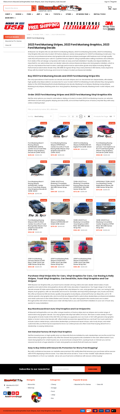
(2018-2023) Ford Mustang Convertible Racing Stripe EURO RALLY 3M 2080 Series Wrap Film (60, 185)
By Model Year (82, 14)
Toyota (57, 14)
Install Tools (99, 14)
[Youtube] (17, 393)
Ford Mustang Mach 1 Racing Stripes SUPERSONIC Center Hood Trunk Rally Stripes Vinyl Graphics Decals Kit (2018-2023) (37, 186)
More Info (9, 18)
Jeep (38, 14)
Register (114, 2)
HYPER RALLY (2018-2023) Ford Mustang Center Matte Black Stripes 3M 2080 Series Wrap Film (105, 184)
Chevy (7, 14)
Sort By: (31, 116)
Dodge (18, 14)
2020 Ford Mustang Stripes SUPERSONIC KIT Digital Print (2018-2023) (82, 145)
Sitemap (31, 388)
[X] (9, 393)
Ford (29, 14)
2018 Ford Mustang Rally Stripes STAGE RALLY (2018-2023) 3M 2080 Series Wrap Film (82, 261)
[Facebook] (5, 393)
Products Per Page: (101, 116)
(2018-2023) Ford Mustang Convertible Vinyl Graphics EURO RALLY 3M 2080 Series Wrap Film (81, 224)
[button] (36, 397)
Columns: (63, 116)
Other (68, 14)
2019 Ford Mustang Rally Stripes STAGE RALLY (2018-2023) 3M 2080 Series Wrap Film (60, 261)
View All (8, 45)
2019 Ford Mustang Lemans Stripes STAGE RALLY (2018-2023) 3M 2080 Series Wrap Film (36, 261)
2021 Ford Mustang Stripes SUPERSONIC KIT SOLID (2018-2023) (59, 222)
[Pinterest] (13, 393)
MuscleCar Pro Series (13, 41)
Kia (46, 14)
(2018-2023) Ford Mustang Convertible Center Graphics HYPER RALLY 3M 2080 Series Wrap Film (105, 224)
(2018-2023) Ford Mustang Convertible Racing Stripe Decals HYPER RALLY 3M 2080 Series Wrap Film (81, 185)
